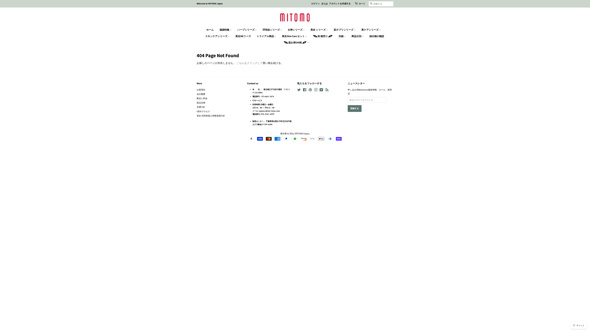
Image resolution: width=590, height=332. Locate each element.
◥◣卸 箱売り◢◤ (323, 36)
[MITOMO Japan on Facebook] (304, 90)
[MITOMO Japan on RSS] (327, 90)
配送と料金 (202, 98)
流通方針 (201, 106)
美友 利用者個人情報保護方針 (211, 115)
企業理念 (201, 89)
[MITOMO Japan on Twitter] (299, 90)
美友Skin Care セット (293, 36)
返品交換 (201, 102)
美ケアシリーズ (370, 30)
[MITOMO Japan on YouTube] (321, 90)
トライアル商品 (265, 36)
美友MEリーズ (243, 36)
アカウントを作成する (340, 3)
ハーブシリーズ (246, 30)
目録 (341, 36)
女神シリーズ (295, 30)
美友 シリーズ (318, 30)
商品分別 (357, 36)
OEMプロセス (203, 111)
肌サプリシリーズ (344, 30)
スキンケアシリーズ (216, 36)
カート (362, 3)
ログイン (315, 3)
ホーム (210, 30)
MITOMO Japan (302, 133)
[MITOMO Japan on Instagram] (315, 90)
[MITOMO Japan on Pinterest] (310, 90)
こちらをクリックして (249, 63)
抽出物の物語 (376, 36)
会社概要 (201, 94)
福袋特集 (225, 30)
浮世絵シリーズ (271, 30)
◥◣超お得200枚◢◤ (295, 42)
